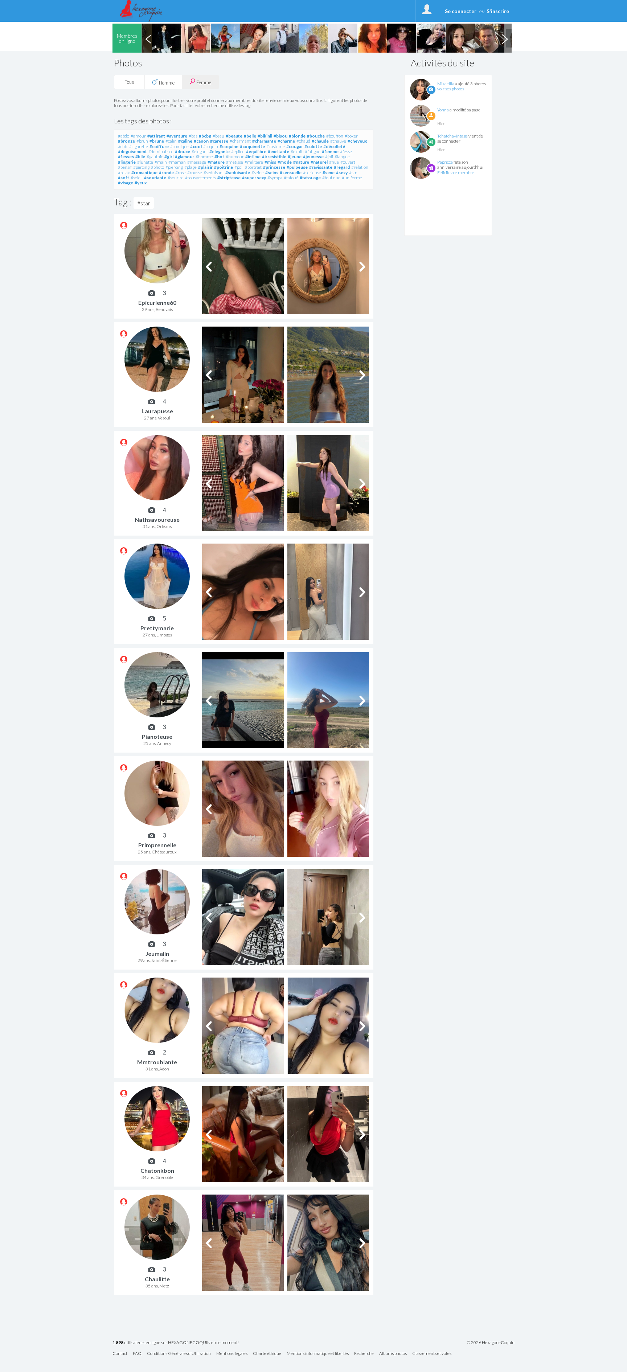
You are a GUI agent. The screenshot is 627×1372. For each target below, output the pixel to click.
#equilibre (256, 151)
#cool (196, 146)
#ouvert (347, 162)
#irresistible (274, 156)
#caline (185, 141)
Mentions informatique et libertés (318, 1353)
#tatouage (310, 177)
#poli (238, 167)
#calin (171, 141)
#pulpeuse (297, 167)
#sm (353, 172)
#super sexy (254, 177)
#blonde (297, 136)
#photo (157, 167)
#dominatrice (160, 151)
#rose (180, 172)
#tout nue (331, 177)
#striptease (229, 177)
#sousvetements (200, 177)
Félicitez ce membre (455, 172)
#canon (201, 141)
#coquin (210, 146)
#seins (271, 172)
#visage (125, 182)
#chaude (320, 141)
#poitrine (223, 167)
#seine (257, 172)
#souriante (155, 177)
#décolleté (334, 146)
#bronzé (126, 141)
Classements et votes (431, 1353)
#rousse (194, 172)
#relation (359, 167)
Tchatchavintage (452, 136)
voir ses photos (450, 88)
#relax (124, 172)
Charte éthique (267, 1353)
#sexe (329, 172)
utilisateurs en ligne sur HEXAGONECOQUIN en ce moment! (175, 1342)
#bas (193, 136)
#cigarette (138, 146)
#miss (270, 162)
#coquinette (252, 146)
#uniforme (352, 177)
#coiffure (159, 146)
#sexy (342, 172)
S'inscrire (498, 11)
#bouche (316, 136)
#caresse (219, 141)
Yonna (443, 109)
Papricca (445, 162)
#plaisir (205, 167)
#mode (285, 162)
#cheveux (357, 141)
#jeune (295, 156)
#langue (342, 156)
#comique (179, 146)
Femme (203, 82)
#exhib (297, 151)
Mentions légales (231, 1353)
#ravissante (320, 167)
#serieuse (312, 172)
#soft (123, 177)
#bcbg (205, 136)
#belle (250, 136)
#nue (334, 162)
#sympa (274, 177)
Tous (129, 82)
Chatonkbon (157, 1170)
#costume (275, 146)
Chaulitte (157, 1278)
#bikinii (265, 136)
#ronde (166, 172)
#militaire (254, 162)
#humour (235, 156)
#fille (140, 156)
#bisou (280, 136)
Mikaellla (445, 83)
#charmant (240, 141)
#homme (204, 156)
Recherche (364, 1353)
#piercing (174, 167)
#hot (219, 156)
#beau (218, 136)
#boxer (351, 136)
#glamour (184, 156)
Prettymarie (157, 627)
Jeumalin (157, 953)
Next (505, 38)
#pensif (125, 167)
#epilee (238, 151)
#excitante (278, 151)
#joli (329, 156)
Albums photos (393, 1353)
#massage (196, 162)
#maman (177, 162)
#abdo (123, 136)
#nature (301, 162)
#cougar (294, 146)
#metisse (234, 162)
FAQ (137, 1353)
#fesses (126, 156)
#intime (253, 156)
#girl (168, 156)
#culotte (313, 146)
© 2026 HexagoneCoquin (491, 1342)
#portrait (253, 167)
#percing (141, 167)
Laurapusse (157, 410)
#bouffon (334, 136)
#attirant (156, 136)
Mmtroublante (157, 1061)
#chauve (338, 141)
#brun (142, 141)
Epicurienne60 (157, 302)
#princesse (274, 167)
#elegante (219, 151)
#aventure (177, 136)
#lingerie (127, 162)
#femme (330, 151)
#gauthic (155, 156)
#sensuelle (291, 172)
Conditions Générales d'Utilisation (179, 1353)
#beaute (234, 136)
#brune (156, 141)
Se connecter (460, 11)
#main (161, 162)
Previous (148, 38)
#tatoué (291, 177)
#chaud (303, 141)
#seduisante (237, 172)
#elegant (200, 151)
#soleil (137, 177)
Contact (119, 1353)
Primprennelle (157, 844)
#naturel (319, 162)
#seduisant (214, 172)
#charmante (264, 141)
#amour (138, 136)
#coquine (229, 146)
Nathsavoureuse (157, 519)
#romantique (144, 172)
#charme (286, 141)
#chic (123, 146)
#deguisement (132, 151)
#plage (190, 167)
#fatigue (312, 151)
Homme (166, 83)
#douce (182, 151)
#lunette (145, 162)
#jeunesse (313, 156)
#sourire (176, 177)
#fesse (346, 151)
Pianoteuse (157, 736)
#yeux (141, 182)
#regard (342, 167)
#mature (216, 162)
